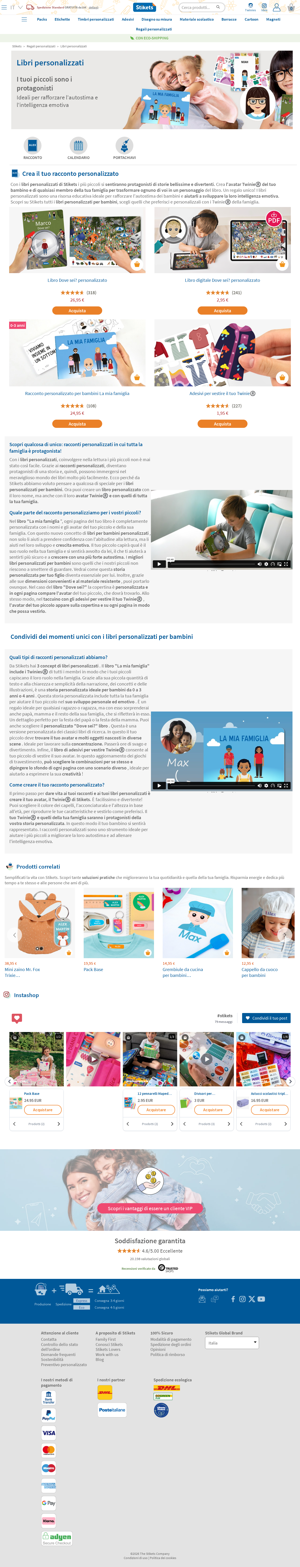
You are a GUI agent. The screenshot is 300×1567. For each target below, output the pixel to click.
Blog (100, 1359)
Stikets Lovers (108, 1349)
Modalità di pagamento (170, 1339)
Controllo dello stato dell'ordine (59, 1347)
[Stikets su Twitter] (251, 1299)
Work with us (107, 1354)
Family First (106, 1339)
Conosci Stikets (109, 1344)
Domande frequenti (58, 1354)
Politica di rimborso (167, 1354)
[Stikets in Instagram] (242, 1299)
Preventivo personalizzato (64, 1364)
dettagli (93, 7)
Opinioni (157, 1349)
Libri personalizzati (73, 46)
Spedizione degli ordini (170, 1344)
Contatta (48, 1339)
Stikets (17, 46)
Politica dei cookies (163, 1558)
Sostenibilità (52, 1359)
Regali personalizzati (41, 46)
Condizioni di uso (136, 1558)
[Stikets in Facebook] (233, 1299)
